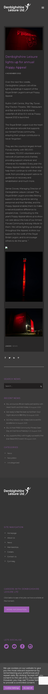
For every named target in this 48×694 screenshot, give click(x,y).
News (14, 346)
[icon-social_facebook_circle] (23, 646)
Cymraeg (11, 561)
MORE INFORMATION (17, 609)
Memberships (12, 547)
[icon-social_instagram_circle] (30, 646)
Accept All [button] (27, 688)
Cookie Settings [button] (12, 688)
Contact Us (11, 556)
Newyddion (12, 458)
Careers (10, 552)
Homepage (11, 533)
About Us (11, 538)
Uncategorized (13, 463)
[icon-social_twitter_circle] (7, 646)
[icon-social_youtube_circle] (15, 646)
